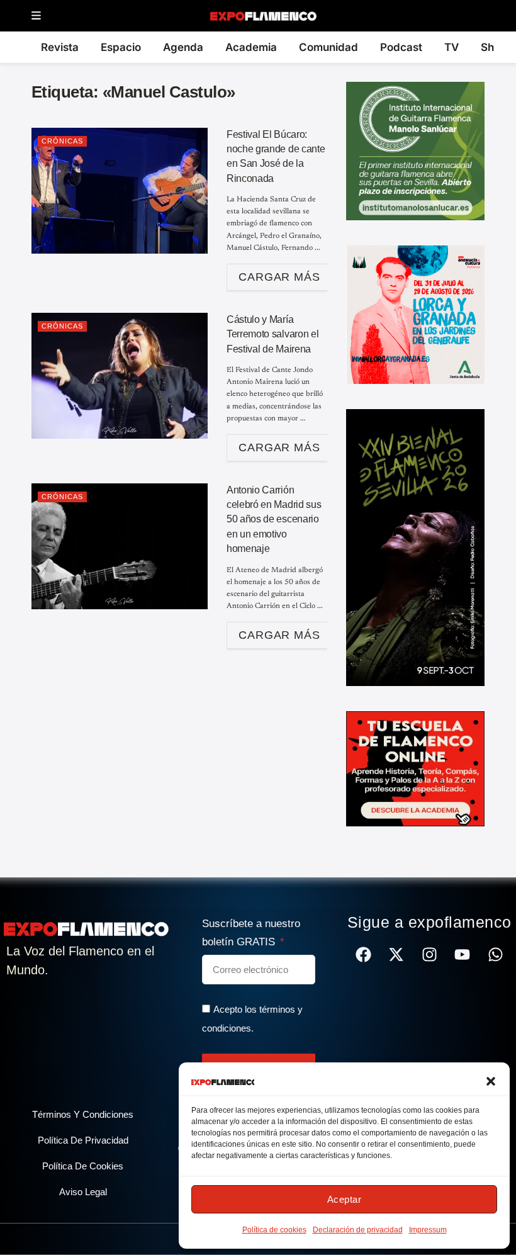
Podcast (401, 47)
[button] (491, 1081)
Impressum (428, 1229)
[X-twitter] (396, 954)
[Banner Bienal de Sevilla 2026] (415, 547)
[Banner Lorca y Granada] (415, 314)
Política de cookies (274, 1229)
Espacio (121, 47)
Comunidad (328, 47)
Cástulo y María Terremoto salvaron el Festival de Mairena (272, 334)
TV (451, 47)
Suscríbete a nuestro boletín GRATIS (251, 933)
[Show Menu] (36, 16)
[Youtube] (462, 954)
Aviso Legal (83, 1191)
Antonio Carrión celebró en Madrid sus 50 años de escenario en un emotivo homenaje (274, 519)
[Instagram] (429, 954)
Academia (251, 47)
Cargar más (285, 273)
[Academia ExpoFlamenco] (415, 768)
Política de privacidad (83, 1140)
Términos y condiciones (82, 1114)
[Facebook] (363, 954)
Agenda (183, 47)
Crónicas (62, 141)
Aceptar (344, 1199)
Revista (60, 47)
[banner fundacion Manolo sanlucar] (415, 150)
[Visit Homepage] (263, 15)
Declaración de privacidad (358, 1229)
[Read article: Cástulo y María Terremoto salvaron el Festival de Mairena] (119, 376)
